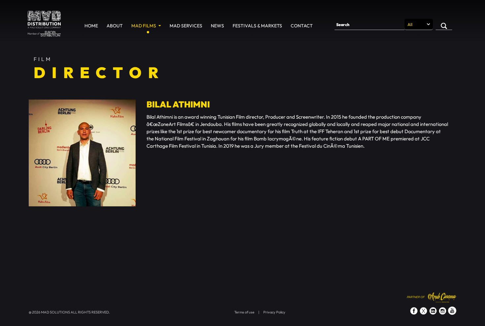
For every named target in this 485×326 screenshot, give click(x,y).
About (115, 26)
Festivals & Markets (257, 26)
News (217, 26)
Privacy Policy (274, 312)
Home (91, 26)
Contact (302, 26)
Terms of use (244, 312)
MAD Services (186, 26)
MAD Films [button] (144, 26)
